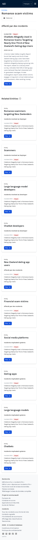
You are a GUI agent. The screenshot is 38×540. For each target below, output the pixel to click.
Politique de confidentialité (11, 530)
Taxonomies (6, 521)
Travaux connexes (8, 489)
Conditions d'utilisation (10, 528)
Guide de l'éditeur (8, 505)
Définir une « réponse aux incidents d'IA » (16, 484)
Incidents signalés (8, 514)
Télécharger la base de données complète (16, 491)
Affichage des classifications (12, 519)
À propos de (6, 498)
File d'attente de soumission (12, 516)
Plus (6, 84)
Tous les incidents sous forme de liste (15, 512)
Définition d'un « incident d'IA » (13, 482)
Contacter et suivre (8, 500)
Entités (4, 10)
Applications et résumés (10, 503)
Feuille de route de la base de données (15, 487)
